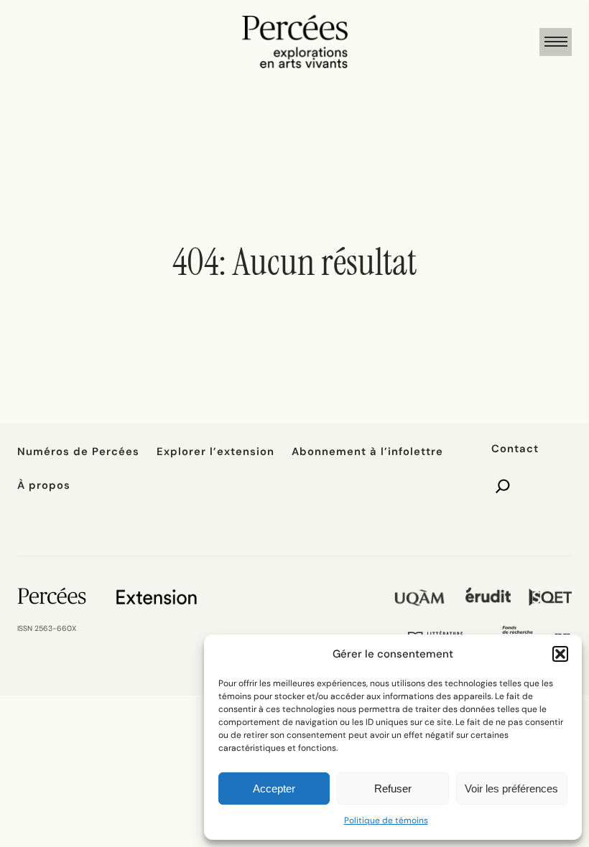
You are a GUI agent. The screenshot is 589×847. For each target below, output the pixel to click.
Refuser (393, 788)
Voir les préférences (511, 788)
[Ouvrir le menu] (555, 42)
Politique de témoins (386, 820)
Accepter (274, 788)
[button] (560, 654)
